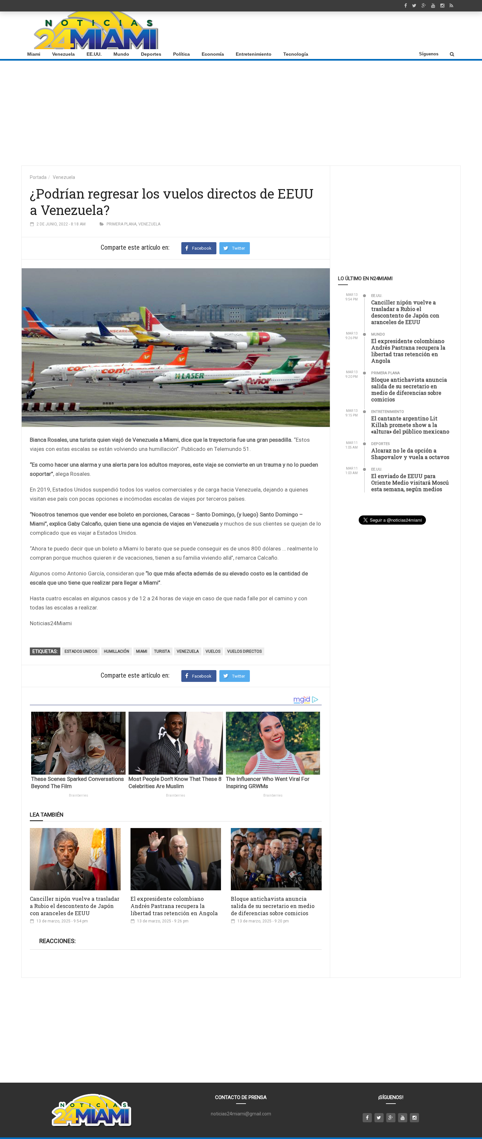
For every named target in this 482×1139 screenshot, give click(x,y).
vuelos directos (244, 651)
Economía (213, 54)
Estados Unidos (81, 651)
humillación (116, 651)
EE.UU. (94, 54)
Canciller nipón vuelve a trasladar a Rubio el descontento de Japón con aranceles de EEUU (74, 906)
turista (162, 651)
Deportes (151, 54)
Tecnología (295, 54)
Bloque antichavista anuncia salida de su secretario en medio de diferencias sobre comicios (272, 906)
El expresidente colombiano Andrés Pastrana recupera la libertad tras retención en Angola (174, 906)
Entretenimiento (253, 54)
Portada (38, 177)
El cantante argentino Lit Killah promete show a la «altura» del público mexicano (410, 425)
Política (181, 54)
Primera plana (121, 224)
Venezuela (63, 54)
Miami (33, 54)
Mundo (121, 54)
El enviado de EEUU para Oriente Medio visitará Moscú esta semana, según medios (410, 482)
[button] (452, 54)
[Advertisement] (336, 30)
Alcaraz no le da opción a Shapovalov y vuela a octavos (410, 453)
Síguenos (428, 53)
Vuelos (213, 651)
